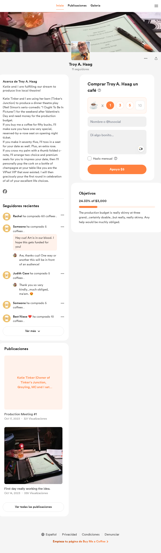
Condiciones (91, 534)
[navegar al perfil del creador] (80, 51)
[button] (60, 6)
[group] (33, 388)
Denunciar (112, 534)
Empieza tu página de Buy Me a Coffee (79, 541)
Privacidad (69, 534)
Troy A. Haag (80, 64)
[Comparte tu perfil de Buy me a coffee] (156, 58)
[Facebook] (5, 191)
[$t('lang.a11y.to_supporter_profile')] (15, 255)
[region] (117, 127)
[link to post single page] (33, 388)
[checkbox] (100, 158)
